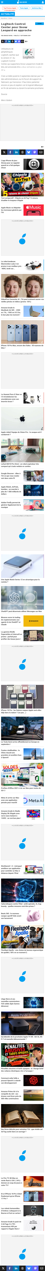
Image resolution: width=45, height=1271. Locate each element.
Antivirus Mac (37, 8)
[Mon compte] (42, 2)
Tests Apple (24, 8)
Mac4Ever (4, 18)
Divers (10, 18)
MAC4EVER (23, 2)
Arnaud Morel (8, 35)
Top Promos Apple (9, 8)
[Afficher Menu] (2, 2)
